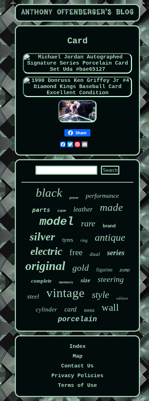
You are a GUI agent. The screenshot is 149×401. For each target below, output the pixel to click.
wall (110, 307)
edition (122, 298)
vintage (65, 293)
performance (102, 195)
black (49, 192)
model (56, 221)
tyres (67, 240)
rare (88, 223)
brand (109, 225)
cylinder (46, 309)
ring (84, 240)
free (75, 252)
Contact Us (77, 366)
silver (42, 236)
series (115, 252)
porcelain (77, 319)
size (85, 280)
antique (110, 237)
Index (77, 347)
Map (77, 356)
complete (41, 281)
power (73, 198)
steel (33, 296)
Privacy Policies (77, 376)
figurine (104, 270)
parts (41, 209)
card (70, 309)
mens (89, 310)
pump (125, 270)
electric (46, 251)
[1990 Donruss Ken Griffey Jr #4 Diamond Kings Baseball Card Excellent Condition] (77, 93)
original (45, 266)
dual (95, 254)
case (62, 210)
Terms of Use (77, 386)
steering (111, 279)
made (111, 207)
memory (66, 282)
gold (80, 268)
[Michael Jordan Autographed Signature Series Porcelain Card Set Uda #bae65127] (77, 69)
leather (83, 209)
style (100, 294)
